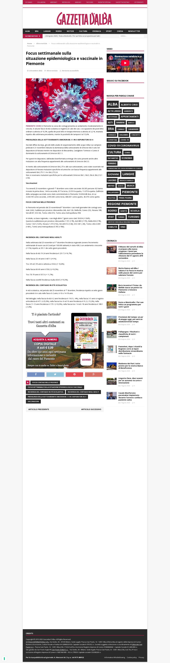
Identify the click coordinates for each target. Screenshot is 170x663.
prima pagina (125, 198)
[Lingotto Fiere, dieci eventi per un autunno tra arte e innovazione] (112, 383)
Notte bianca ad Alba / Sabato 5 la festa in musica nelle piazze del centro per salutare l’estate (130, 271)
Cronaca (96, 31)
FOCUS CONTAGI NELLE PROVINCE (45, 382)
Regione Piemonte (122, 204)
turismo (133, 216)
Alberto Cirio (129, 104)
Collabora (41, 2)
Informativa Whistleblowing (114, 657)
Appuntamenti (130, 116)
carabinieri (133, 129)
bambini (120, 122)
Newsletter (134, 31)
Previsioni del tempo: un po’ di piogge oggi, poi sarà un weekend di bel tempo (130, 319)
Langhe (47, 31)
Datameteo (113, 158)
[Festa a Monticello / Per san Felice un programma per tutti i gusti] (112, 307)
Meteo (111, 185)
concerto (135, 135)
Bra (36, 31)
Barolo (131, 123)
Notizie (70, 31)
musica (130, 185)
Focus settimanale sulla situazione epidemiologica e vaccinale (55, 387)
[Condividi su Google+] (93, 374)
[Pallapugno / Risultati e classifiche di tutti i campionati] (112, 336)
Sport (109, 31)
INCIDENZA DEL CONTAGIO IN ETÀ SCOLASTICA (45, 392)
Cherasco (112, 135)
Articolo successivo (91, 409)
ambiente (128, 111)
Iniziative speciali (104, 2)
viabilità (112, 227)
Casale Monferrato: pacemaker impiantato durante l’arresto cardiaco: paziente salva (130, 396)
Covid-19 (125, 140)
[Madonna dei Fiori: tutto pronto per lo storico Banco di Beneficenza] (112, 368)
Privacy (141, 657)
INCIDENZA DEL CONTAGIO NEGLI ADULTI (83, 392)
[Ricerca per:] (131, 36)
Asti (110, 122)
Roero (59, 31)
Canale (120, 129)
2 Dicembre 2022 (35, 70)
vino (122, 227)
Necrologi (66, 2)
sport (111, 217)
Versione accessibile (70, 70)
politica (111, 198)
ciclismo (123, 135)
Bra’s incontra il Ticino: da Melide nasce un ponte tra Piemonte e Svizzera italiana (130, 288)
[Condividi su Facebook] (36, 374)
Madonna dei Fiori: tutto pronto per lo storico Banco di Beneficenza (130, 365)
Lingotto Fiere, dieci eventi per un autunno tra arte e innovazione (130, 380)
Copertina (112, 140)
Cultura (83, 31)
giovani (113, 174)
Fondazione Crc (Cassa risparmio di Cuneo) (124, 168)
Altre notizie (52, 70)
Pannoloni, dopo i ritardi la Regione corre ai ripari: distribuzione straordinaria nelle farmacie (130, 350)
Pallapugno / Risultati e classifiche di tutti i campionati (129, 334)
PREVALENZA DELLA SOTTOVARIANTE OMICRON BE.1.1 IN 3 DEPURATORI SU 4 (57, 397)
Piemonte (130, 192)
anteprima (112, 117)
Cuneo (127, 152)
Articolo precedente (38, 409)
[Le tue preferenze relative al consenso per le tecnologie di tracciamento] (4, 658)
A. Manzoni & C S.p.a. (62, 657)
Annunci (78, 2)
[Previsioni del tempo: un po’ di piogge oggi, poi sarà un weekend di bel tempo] (112, 322)
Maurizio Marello (127, 180)
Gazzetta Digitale (122, 2)
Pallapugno (113, 192)
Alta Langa (114, 111)
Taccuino (89, 2)
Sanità (123, 211)
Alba (27, 31)
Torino (121, 217)
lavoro (112, 180)
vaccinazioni (33, 401)
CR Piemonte (138, 2)
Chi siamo (28, 2)
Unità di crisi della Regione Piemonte (123, 222)
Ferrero (112, 163)
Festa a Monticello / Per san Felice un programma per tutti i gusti (130, 304)
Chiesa (120, 31)
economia (127, 158)
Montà (120, 186)
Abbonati (53, 2)
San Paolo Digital (43, 650)
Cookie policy (132, 657)
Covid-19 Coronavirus (123, 145)
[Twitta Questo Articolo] (55, 374)
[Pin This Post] (74, 374)
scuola (135, 210)
